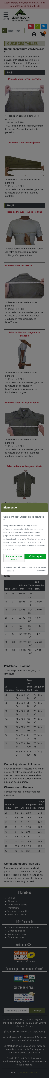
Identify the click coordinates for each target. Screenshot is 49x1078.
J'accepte (36, 556)
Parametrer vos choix (14, 558)
